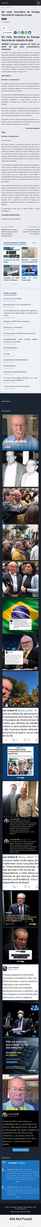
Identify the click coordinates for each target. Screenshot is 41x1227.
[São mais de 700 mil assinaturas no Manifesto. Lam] (20, 615)
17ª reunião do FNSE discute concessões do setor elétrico (31, 232)
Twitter (17, 1181)
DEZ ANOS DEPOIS (9, 366)
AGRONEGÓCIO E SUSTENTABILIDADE (15, 360)
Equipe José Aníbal (25, 1211)
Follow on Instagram (22, 1150)
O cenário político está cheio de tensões (16, 386)
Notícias (4, 18)
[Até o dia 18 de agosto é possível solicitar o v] (20, 1055)
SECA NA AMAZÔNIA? (10, 348)
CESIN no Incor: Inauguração (12, 327)
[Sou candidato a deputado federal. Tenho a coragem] (20, 432)
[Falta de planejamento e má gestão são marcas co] (20, 762)
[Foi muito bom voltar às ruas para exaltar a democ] (20, 505)
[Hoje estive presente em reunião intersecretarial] (20, 799)
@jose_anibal (19, 1169)
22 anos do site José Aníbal (12, 298)
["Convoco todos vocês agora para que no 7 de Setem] (20, 872)
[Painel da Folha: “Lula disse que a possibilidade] (20, 1129)
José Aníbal (4, 3)
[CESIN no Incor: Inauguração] (29, 270)
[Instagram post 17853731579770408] (20, 1092)
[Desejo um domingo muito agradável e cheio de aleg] (20, 689)
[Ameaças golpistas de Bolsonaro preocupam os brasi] (20, 982)
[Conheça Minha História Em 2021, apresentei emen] (20, 1019)
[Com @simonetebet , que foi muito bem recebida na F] (20, 579)
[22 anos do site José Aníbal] (11, 252)
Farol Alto (6, 354)
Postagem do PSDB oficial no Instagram (16, 321)
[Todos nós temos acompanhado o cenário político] (20, 945)
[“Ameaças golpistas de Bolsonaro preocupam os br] (20, 835)
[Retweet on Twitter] (10, 1182)
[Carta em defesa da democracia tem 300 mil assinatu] (20, 725)
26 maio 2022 (28, 1169)
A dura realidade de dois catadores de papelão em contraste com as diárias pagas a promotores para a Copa (20, 313)
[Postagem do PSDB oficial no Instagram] (11, 270)
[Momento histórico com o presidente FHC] (29, 252)
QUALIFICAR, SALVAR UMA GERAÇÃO (15, 372)
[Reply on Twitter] (7, 1182)
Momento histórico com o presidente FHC (17, 304)
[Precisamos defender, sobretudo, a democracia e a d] (20, 909)
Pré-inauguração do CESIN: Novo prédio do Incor (19, 333)
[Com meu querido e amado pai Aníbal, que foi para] (20, 469)
